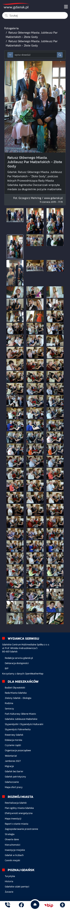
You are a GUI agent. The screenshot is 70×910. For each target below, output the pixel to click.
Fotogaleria (11, 28)
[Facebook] (21, 905)
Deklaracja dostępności (17, 663)
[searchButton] (60, 55)
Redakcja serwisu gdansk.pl (19, 658)
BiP (6, 668)
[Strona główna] (7, 905)
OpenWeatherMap (34, 673)
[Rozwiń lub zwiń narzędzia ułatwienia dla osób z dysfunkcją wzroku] (62, 905)
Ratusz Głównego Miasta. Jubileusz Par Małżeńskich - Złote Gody (32, 34)
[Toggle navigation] (66, 7)
